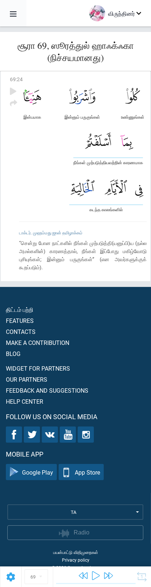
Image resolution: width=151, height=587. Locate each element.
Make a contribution (37, 342)
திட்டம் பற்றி (19, 309)
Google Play (37, 472)
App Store (87, 472)
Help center (24, 401)
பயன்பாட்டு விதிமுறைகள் (75, 552)
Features (20, 320)
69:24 (16, 79)
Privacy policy (75, 560)
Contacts (21, 331)
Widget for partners (38, 368)
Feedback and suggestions (47, 390)
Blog (13, 353)
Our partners (26, 379)
